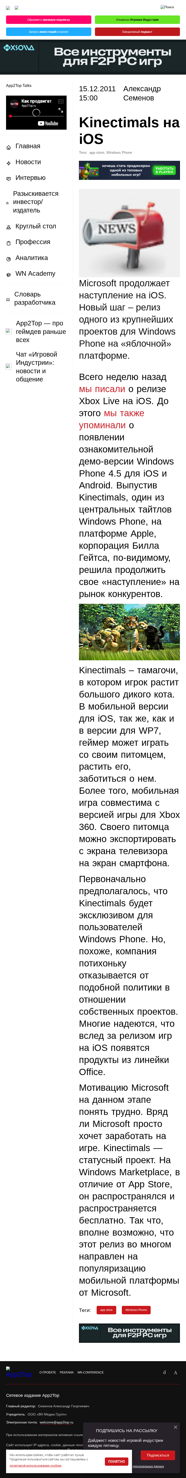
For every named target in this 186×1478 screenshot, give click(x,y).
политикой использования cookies (36, 1465)
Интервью (31, 177)
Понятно (116, 1462)
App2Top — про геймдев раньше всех (41, 332)
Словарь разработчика (34, 298)
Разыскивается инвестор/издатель (36, 202)
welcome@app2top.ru (56, 1422)
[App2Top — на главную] (19, 1372)
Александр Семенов (142, 93)
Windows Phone (119, 153)
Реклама (67, 1372)
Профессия (33, 242)
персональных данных (148, 1466)
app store (96, 153)
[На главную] (8, 8)
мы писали (102, 389)
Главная (28, 146)
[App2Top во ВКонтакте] (164, 1372)
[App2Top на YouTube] (153, 1372)
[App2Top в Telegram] (175, 1372)
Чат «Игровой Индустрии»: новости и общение (36, 367)
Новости (28, 162)
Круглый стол (36, 226)
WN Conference (91, 1372)
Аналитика (32, 257)
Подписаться (158, 1455)
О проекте (47, 1372)
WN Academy (35, 273)
